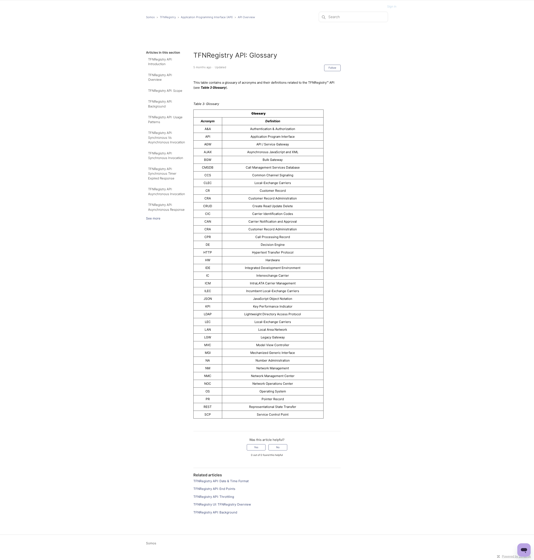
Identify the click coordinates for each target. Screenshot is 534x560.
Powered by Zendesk (516, 556)
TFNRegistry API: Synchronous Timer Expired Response (162, 173)
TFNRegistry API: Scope (165, 91)
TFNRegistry (168, 17)
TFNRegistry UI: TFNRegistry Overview (222, 504)
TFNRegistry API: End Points (214, 489)
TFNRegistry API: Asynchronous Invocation (166, 191)
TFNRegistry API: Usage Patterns (165, 119)
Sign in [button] (391, 6)
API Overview (246, 17)
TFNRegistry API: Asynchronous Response (166, 207)
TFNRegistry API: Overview (160, 77)
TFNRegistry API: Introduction (160, 61)
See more (153, 218)
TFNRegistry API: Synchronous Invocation (165, 155)
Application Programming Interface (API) (207, 17)
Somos (150, 17)
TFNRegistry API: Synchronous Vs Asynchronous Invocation (166, 137)
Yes (256, 447)
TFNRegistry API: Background (160, 104)
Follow (332, 67)
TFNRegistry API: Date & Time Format (221, 481)
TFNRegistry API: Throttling (213, 497)
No (278, 447)
